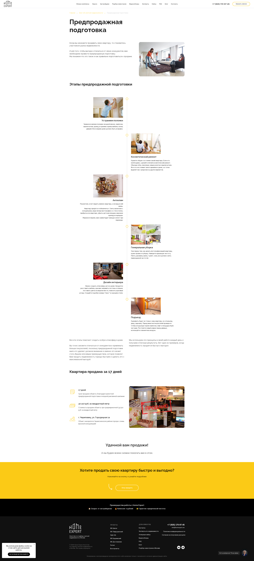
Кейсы (154, 4)
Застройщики (104, 4)
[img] (183, 547)
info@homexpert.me (178, 527)
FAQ (160, 4)
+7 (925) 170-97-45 (220, 4)
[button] (127, 488)
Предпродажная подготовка (117, 13)
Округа (94, 4)
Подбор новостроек (119, 4)
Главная (72, 13)
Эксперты (145, 4)
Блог (166, 4)
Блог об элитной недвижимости (91, 13)
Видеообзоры (134, 4)
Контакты (174, 4)
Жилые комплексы (82, 4)
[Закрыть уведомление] (34, 544)
